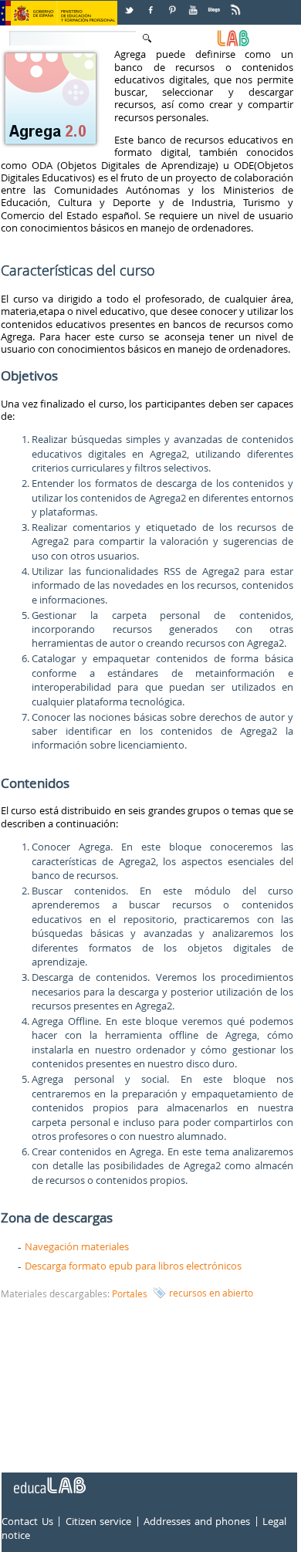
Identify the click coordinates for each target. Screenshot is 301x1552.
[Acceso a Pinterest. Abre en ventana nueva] (173, 4)
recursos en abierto (211, 1293)
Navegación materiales (77, 1246)
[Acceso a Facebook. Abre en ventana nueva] (152, 4)
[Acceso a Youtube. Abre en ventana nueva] (194, 4)
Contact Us (27, 1522)
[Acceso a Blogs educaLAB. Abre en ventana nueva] (215, 4)
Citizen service (99, 1522)
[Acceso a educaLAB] (49, 1479)
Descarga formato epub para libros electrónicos (133, 1266)
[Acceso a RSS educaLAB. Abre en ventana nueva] (237, 4)
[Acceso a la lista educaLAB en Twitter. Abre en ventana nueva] (130, 4)
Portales (129, 1293)
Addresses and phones (197, 1522)
